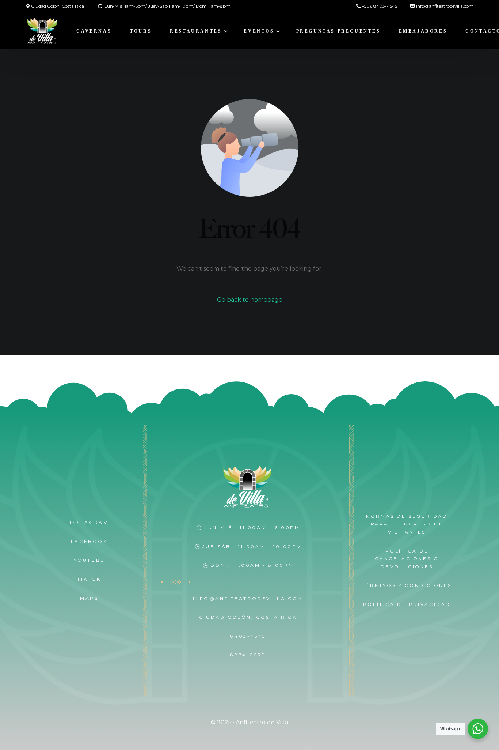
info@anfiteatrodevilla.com (444, 6)
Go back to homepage (249, 299)
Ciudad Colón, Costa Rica (57, 6)
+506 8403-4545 (379, 6)
